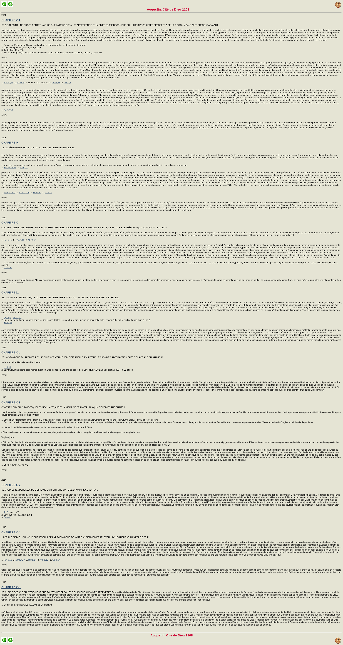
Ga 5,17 (56, 560)
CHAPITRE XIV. (11, 484)
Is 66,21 (24, 167)
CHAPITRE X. (9, 222)
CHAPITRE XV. (10, 532)
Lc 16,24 (8, 267)
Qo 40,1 (7, 517)
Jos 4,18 (56, 82)
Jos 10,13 (8, 82)
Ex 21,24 (8, 322)
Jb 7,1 (7, 512)
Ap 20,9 (7, 317)
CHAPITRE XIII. (11, 402)
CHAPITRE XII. (10, 352)
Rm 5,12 (44, 560)
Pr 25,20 (37, 192)
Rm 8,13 (8, 240)
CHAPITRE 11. (10, 292)
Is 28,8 (20, 82)
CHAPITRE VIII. (11, 20)
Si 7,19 (48, 192)
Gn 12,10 (8, 110)
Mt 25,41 (32, 240)
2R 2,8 (67, 82)
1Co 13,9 (20, 240)
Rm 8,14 (32, 560)
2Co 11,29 (24, 192)
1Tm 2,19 (20, 560)
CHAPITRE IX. (10, 142)
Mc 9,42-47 (9, 192)
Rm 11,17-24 (10, 167)
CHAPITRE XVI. (11, 587)
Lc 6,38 (7, 367)
